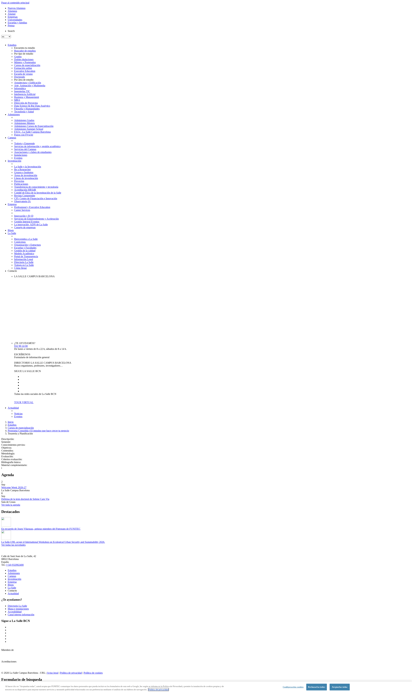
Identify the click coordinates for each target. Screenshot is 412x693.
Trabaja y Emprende (24, 143)
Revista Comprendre (24, 195)
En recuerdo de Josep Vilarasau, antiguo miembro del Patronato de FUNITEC (40, 528)
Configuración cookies (293, 687)
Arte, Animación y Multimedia (29, 85)
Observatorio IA (22, 201)
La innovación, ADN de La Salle (31, 224)
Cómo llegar (20, 268)
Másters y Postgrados (25, 62)
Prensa (11, 25)
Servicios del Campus (25, 149)
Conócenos (20, 242)
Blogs (11, 230)
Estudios (12, 45)
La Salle (12, 233)
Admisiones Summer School (28, 129)
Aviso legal (52, 672)
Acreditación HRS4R (25, 189)
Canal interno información (21, 614)
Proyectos (19, 181)
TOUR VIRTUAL (23, 402)
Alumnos (12, 11)
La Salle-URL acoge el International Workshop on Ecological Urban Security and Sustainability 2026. (53, 542)
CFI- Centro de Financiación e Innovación (35, 198)
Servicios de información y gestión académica (37, 146)
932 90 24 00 (21, 346)
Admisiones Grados (24, 120)
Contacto (12, 271)
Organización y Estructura (27, 244)
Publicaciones (21, 184)
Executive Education (24, 71)
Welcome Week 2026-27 (13, 487)
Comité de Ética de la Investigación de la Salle (37, 192)
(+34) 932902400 (15, 564)
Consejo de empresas (25, 227)
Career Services (22, 210)
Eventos (18, 158)
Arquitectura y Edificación (27, 82)
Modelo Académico (24, 253)
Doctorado (19, 76)
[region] (206, 687)
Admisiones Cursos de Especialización (33, 126)
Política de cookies (93, 672)
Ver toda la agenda (10, 504)
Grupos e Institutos (23, 172)
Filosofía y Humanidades (27, 108)
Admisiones (14, 114)
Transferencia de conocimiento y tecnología (36, 187)
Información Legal (23, 259)
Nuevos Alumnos (16, 8)
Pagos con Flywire (23, 134)
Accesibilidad (15, 611)
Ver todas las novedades (13, 545)
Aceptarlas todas (339, 687)
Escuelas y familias (17, 22)
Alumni (11, 14)
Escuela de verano (23, 74)
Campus (12, 137)
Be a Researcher (22, 169)
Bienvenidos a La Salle (26, 239)
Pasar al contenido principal (15, 2)
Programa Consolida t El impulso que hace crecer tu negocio (38, 430)
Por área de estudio (23, 79)
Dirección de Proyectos (26, 103)
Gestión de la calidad (24, 250)
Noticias (18, 413)
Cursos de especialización (27, 65)
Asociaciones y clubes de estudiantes (33, 152)
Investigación (14, 160)
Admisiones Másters (24, 123)
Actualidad (13, 407)
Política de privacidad (71, 672)
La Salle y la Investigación (27, 166)
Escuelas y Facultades (25, 247)
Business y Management (26, 97)
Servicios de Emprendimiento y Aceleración (36, 218)
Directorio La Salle (23, 262)
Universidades (15, 19)
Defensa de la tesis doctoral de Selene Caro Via (25, 499)
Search (11, 31)
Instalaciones (20, 155)
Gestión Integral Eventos (26, 221)
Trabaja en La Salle (24, 265)
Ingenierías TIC (22, 91)
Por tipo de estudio (23, 53)
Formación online (23, 68)
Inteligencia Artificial (24, 94)
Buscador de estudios (25, 50)
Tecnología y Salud (24, 111)
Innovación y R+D (23, 215)
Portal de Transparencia (26, 256)
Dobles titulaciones (23, 59)
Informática (20, 88)
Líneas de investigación (26, 178)
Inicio (11, 422)
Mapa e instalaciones (18, 608)
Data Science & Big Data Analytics (32, 105)
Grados (18, 56)
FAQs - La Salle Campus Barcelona (32, 131)
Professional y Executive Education (32, 207)
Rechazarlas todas (316, 687)
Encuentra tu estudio (24, 48)
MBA (17, 100)
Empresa (12, 204)
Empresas (13, 16)
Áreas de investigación (25, 175)
